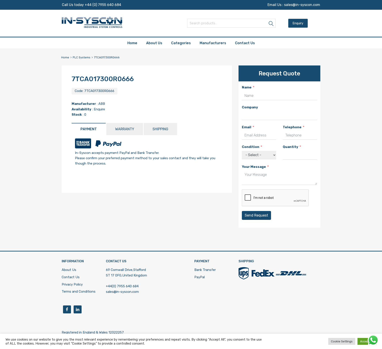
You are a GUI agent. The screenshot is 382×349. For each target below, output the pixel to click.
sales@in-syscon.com (302, 5)
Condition (250, 147)
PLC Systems (81, 57)
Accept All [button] (367, 341)
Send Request (256, 215)
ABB (101, 104)
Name (247, 87)
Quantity (290, 147)
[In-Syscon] (92, 27)
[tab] (89, 129)
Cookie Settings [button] (342, 341)
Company (250, 107)
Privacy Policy (72, 284)
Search (271, 24)
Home (132, 43)
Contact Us (245, 43)
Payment (88, 129)
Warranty (124, 129)
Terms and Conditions (79, 291)
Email (246, 127)
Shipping (160, 129)
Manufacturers (213, 43)
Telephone (292, 127)
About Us (154, 43)
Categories (181, 43)
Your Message (254, 167)
